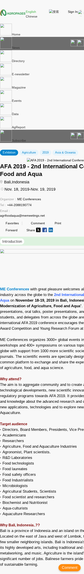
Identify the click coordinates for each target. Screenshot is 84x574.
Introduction (12, 241)
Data (15, 114)
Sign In (73, 11)
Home (16, 34)
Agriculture (29, 152)
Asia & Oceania (65, 152)
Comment (38, 223)
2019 (45, 152)
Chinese (31, 16)
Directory (18, 61)
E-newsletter (21, 74)
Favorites (12, 223)
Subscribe (19, 140)
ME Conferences (14, 289)
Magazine (19, 87)
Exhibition (9, 152)
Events (17, 100)
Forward (11, 230)
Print (58, 223)
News (16, 47)
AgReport (18, 127)
